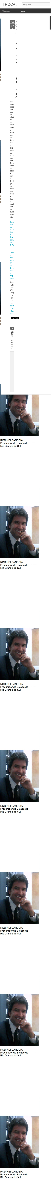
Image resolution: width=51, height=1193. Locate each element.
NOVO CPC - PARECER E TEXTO (16, 59)
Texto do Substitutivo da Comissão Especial (12, 265)
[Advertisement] (28, 61)
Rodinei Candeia (12, 309)
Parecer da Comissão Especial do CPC (12, 233)
